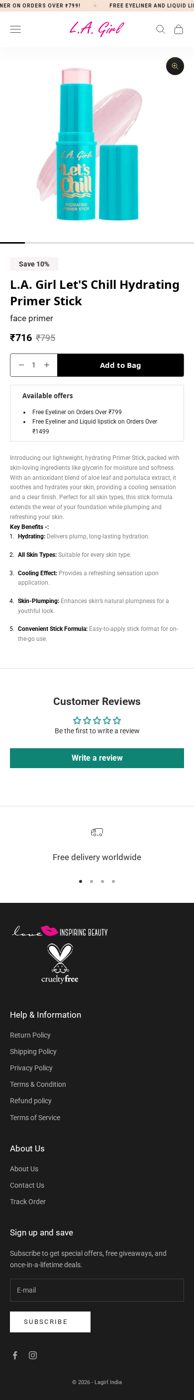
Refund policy (31, 1101)
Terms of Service (35, 1118)
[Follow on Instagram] (33, 1355)
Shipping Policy (33, 1051)
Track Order (28, 1202)
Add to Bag (120, 365)
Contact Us (27, 1185)
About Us (24, 1169)
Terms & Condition (38, 1084)
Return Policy (30, 1035)
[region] (97, 845)
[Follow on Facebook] (15, 1355)
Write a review (97, 758)
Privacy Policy (31, 1068)
